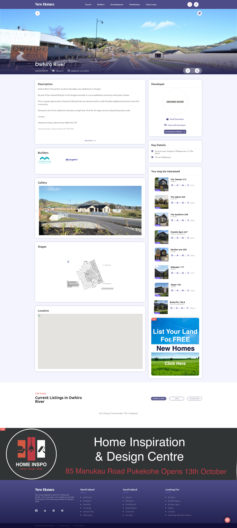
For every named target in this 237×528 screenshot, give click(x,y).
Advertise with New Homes (179, 515)
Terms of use (64, 525)
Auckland (87, 500)
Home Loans (151, 4)
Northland (87, 497)
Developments (117, 4)
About (170, 507)
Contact (171, 511)
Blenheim (130, 500)
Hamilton (87, 504)
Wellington (88, 515)
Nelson (129, 497)
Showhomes (134, 4)
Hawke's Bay (88, 511)
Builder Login (173, 504)
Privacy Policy (79, 525)
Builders (101, 4)
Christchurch (131, 504)
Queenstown (131, 507)
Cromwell (130, 511)
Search (88, 4)
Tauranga (87, 507)
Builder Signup (174, 500)
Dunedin (129, 515)
